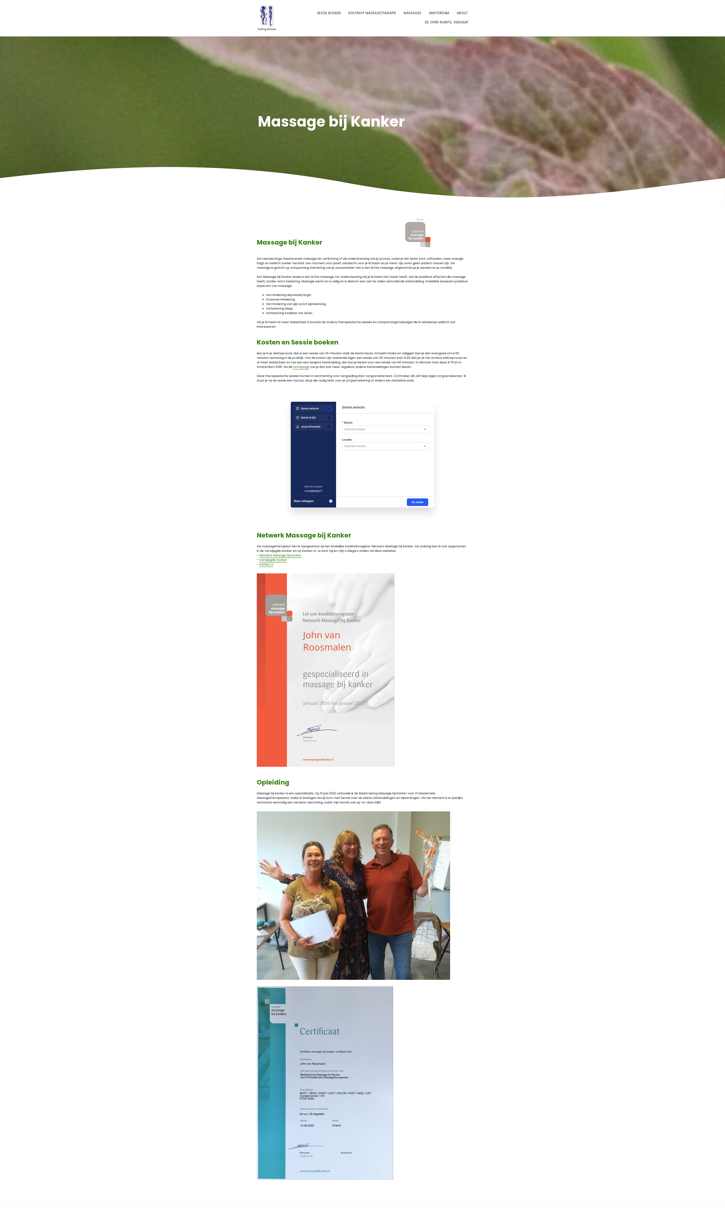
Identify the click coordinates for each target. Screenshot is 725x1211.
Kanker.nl (266, 564)
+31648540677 (313, 491)
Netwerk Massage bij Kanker (280, 555)
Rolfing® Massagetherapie (372, 13)
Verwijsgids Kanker (273, 560)
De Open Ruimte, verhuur (446, 22)
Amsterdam (439, 13)
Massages (412, 13)
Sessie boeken (329, 13)
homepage (301, 367)
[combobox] (383, 429)
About (462, 13)
